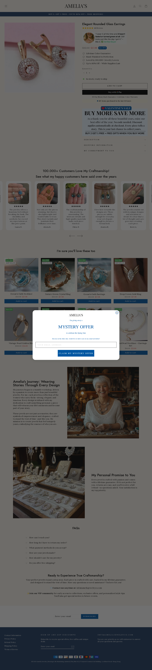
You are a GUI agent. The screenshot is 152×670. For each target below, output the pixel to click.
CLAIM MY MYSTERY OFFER (76, 353)
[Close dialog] (117, 312)
